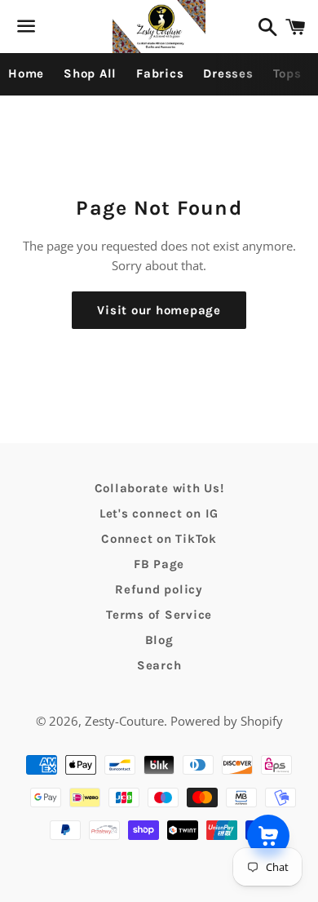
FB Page (159, 564)
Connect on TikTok (159, 538)
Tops (287, 73)
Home (26, 73)
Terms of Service (159, 614)
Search (159, 665)
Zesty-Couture (124, 721)
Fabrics (159, 73)
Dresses (228, 73)
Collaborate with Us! (159, 488)
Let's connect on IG (159, 513)
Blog (159, 640)
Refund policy (159, 589)
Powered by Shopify (226, 721)
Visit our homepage (159, 310)
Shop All (90, 73)
